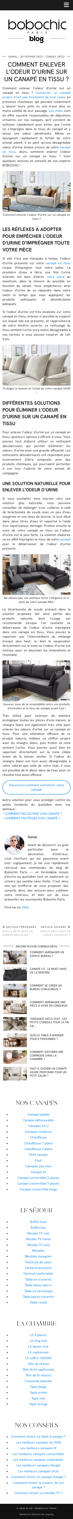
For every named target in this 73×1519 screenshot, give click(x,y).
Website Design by (36, 1514)
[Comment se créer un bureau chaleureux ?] (15, 990)
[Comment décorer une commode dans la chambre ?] (15, 1057)
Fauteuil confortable (38, 1273)
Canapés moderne (38, 1132)
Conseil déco (55, 56)
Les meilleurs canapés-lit (38, 1448)
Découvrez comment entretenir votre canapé (36, 787)
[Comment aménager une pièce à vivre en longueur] (15, 1007)
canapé (65, 539)
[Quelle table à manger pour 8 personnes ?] (15, 1040)
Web (25, 907)
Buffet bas (38, 1227)
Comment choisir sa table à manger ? (38, 1436)
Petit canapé (38, 1154)
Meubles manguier (38, 1256)
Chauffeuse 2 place (38, 1149)
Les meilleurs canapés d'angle (38, 1465)
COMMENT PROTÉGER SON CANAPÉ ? (32, 818)
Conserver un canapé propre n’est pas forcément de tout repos (36, 95)
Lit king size (38, 1341)
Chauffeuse (38, 1137)
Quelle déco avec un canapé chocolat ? (55, 931)
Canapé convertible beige (38, 1189)
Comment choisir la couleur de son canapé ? (38, 1485)
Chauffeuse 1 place (38, 1143)
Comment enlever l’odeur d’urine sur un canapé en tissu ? (36, 71)
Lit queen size (38, 1346)
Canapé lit (38, 1172)
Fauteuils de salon (38, 1262)
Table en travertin (38, 1279)
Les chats (56, 111)
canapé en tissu (58, 263)
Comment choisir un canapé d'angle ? (38, 1477)
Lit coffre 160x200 (38, 1358)
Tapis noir (38, 1398)
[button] (67, 5)
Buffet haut (38, 1222)
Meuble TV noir (38, 1233)
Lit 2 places (38, 1335)
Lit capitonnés (38, 1352)
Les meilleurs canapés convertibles (38, 1454)
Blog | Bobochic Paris (41, 1508)
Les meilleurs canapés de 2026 (38, 1442)
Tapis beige (38, 1387)
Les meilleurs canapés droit (38, 1471)
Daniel (13, 56)
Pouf (38, 1160)
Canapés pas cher (38, 1166)
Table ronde (38, 1302)
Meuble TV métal (38, 1239)
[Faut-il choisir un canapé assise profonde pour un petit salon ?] (15, 1073)
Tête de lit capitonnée (38, 1369)
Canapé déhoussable (38, 1120)
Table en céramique (38, 1291)
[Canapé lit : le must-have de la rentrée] (15, 974)
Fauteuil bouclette (38, 1268)
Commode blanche (38, 1381)
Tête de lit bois (38, 1364)
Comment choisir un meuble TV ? (38, 1493)
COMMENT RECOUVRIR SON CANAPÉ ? (33, 814)
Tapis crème (38, 1392)
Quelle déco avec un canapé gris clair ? (19, 931)
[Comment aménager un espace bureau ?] (15, 957)
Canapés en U (38, 1126)
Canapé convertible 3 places (38, 1183)
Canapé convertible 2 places (38, 1178)
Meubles (38, 1250)
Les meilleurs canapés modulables (38, 1460)
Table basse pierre (38, 1285)
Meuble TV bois (38, 1245)
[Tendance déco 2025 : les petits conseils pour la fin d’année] (15, 1024)
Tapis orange (38, 1404)
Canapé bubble (38, 1114)
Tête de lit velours (38, 1375)
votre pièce (56, 277)
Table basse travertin (38, 1297)
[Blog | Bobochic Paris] (36, 25)
